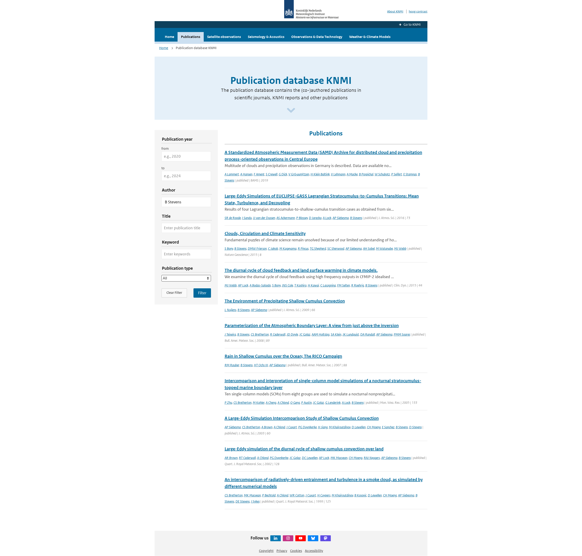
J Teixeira (230, 334)
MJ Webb (400, 248)
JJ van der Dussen (264, 218)
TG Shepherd (318, 248)
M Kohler (258, 402)
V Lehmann (338, 174)
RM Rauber (232, 365)
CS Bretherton (260, 334)
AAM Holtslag (320, 334)
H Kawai (313, 285)
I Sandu (247, 218)
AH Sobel (369, 248)
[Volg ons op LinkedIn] (275, 538)
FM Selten (343, 285)
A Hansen (246, 174)
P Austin (306, 402)
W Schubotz (382, 174)
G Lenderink (333, 402)
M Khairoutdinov (339, 427)
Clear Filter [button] (174, 292)
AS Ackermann (285, 218)
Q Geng (295, 402)
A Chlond (283, 402)
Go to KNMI (412, 24)
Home (169, 37)
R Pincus (303, 248)
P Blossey (302, 218)
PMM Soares (402, 334)
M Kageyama (287, 248)
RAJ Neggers (372, 458)
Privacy (281, 551)
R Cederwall (277, 334)
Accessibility (314, 551)
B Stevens (356, 218)
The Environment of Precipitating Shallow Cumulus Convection (285, 301)
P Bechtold (269, 495)
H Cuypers (323, 495)
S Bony (229, 248)
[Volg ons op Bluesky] (313, 538)
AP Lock (243, 285)
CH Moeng (374, 427)
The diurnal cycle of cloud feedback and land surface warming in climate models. (301, 270)
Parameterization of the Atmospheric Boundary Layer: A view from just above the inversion (312, 325)
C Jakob (273, 248)
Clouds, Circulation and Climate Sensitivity (265, 233)
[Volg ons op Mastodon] (325, 538)
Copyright (266, 551)
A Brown (266, 427)
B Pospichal (366, 174)
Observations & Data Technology (316, 37)
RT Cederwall (247, 458)
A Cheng (271, 402)
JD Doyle (292, 334)
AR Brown (231, 458)
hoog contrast (418, 11)
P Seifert (396, 174)
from (165, 148)
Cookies (296, 551)
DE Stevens (243, 501)
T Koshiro (300, 285)
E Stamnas (410, 174)
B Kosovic (360, 495)
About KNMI (395, 11)
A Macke (352, 174)
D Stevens (415, 427)
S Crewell (271, 174)
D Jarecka (315, 218)
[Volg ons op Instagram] (288, 538)
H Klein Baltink (320, 174)
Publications (190, 37)
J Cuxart (291, 427)
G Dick (283, 174)
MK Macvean (339, 458)
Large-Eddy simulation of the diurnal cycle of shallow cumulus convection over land (304, 448)
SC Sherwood (335, 248)
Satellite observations (224, 37)
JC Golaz (304, 334)
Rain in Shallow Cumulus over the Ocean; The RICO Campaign (283, 356)
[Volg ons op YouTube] (300, 538)
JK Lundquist (351, 334)
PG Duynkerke (307, 427)
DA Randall (367, 334)
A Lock (327, 218)
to (163, 168)
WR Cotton (297, 495)
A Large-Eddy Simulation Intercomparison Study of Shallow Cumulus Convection (302, 418)
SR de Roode (233, 218)
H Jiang (323, 427)
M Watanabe (384, 248)
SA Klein (336, 334)
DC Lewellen (310, 458)
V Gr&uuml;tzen (298, 174)
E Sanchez (388, 427)
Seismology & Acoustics (266, 37)
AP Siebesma (341, 218)
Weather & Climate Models (370, 37)
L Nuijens (230, 310)
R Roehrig (357, 285)
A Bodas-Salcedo (260, 285)
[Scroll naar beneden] (291, 110)
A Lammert (232, 174)
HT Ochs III (261, 365)
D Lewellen (359, 427)
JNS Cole (287, 285)
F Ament (259, 174)
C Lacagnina (328, 285)
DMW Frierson (257, 248)
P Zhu (228, 402)
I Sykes (255, 501)
